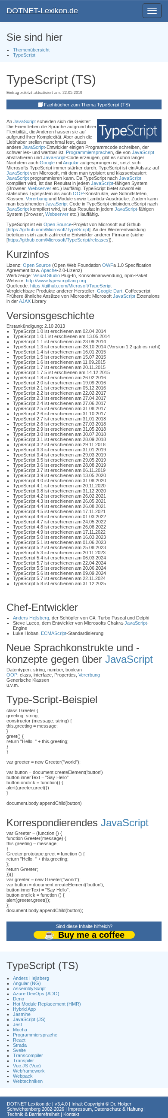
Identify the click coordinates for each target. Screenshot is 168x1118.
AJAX (25, 301)
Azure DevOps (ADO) (36, 993)
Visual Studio (46, 275)
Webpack (23, 1076)
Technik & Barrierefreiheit (33, 1114)
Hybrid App (24, 1009)
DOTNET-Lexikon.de (42, 10)
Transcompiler (28, 1055)
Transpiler (23, 1060)
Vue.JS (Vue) (27, 1065)
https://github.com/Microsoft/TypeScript (48, 229)
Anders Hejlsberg (31, 617)
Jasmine (22, 1014)
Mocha (20, 1029)
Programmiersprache (88, 152)
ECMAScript (53, 633)
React (19, 1039)
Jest (17, 1024)
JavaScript (24, 121)
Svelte (19, 1050)
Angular (71, 162)
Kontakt (71, 1114)
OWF (107, 265)
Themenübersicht (31, 49)
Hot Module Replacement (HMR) (47, 1003)
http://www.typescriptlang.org (56, 280)
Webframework (29, 1070)
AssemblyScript (29, 988)
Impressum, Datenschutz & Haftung (105, 1109)
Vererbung (36, 198)
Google (47, 162)
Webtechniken (28, 1081)
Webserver (39, 188)
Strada (20, 1045)
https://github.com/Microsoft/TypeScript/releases (58, 239)
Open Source (58, 224)
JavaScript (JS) (29, 1019)
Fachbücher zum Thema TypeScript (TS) (87, 104)
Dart (117, 290)
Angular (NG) (27, 983)
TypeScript (24, 54)
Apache (49, 270)
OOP (78, 193)
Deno (18, 998)
